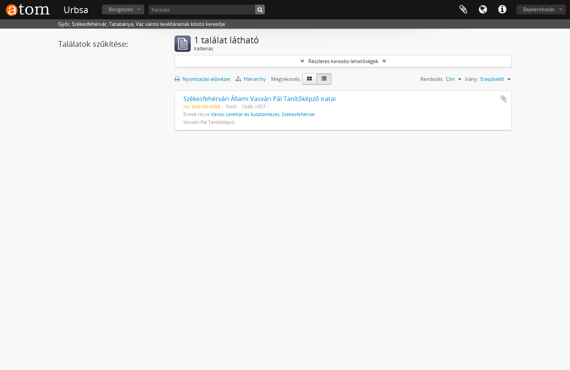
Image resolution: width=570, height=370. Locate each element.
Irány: (471, 78)
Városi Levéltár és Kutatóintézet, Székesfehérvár (263, 114)
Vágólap (463, 9)
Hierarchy (254, 78)
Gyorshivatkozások (502, 9)
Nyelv (482, 9)
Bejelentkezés (538, 9)
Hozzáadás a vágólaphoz (504, 99)
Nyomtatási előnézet (205, 78)
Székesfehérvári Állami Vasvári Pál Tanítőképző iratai (259, 98)
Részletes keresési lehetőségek (343, 61)
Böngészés (121, 9)
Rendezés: (432, 78)
